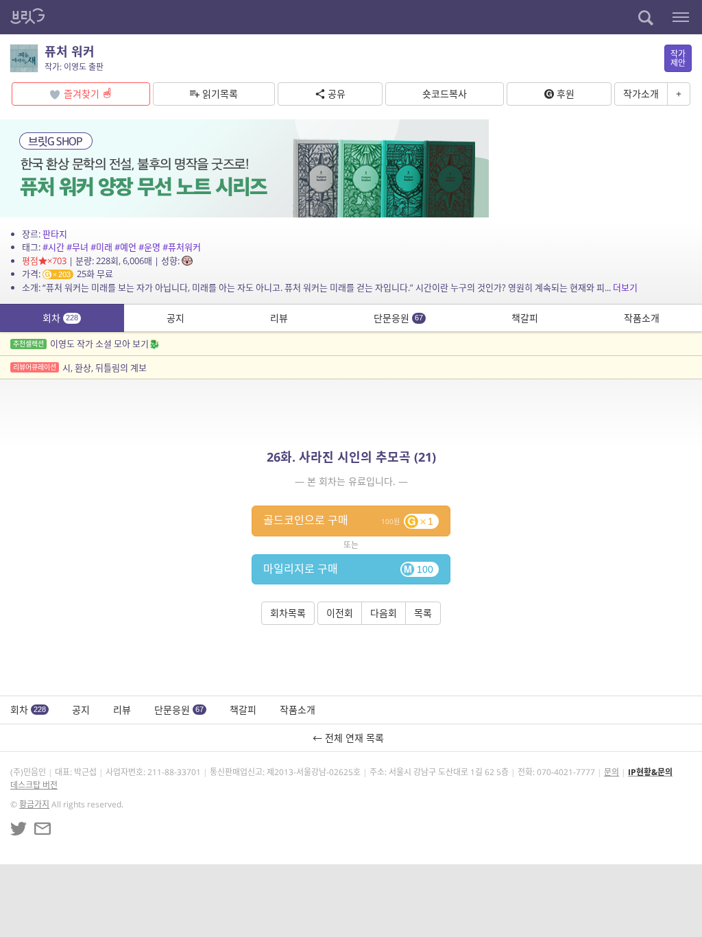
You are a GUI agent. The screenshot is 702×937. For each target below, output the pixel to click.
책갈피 (524, 317)
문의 (611, 772)
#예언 (125, 247)
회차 (60, 317)
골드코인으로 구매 (348, 519)
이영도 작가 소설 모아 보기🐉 (86, 343)
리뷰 (279, 317)
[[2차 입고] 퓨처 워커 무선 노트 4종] (244, 167)
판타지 (55, 234)
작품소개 (641, 317)
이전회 (339, 612)
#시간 (53, 247)
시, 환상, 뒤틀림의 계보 (80, 367)
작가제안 (678, 58)
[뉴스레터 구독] (42, 828)
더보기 (625, 287)
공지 (175, 317)
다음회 (383, 612)
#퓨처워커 (181, 247)
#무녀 (77, 247)
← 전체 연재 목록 (351, 737)
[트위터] (18, 828)
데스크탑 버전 (34, 785)
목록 (423, 612)
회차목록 (288, 612)
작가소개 (641, 93)
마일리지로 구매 (348, 568)
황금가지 (34, 804)
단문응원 (398, 317)
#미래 (101, 247)
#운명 (149, 247)
